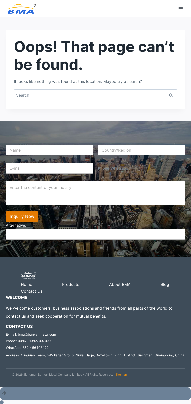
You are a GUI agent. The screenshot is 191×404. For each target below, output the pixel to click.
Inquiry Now (22, 216)
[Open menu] (180, 8)
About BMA (120, 284)
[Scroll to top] (95, 393)
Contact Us (31, 291)
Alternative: (16, 225)
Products (70, 284)
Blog (165, 284)
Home (26, 284)
